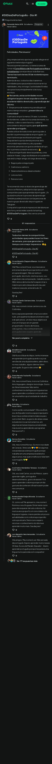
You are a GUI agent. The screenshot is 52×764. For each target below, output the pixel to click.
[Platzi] (8, 4)
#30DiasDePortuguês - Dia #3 (25, 253)
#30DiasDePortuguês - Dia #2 (25, 249)
